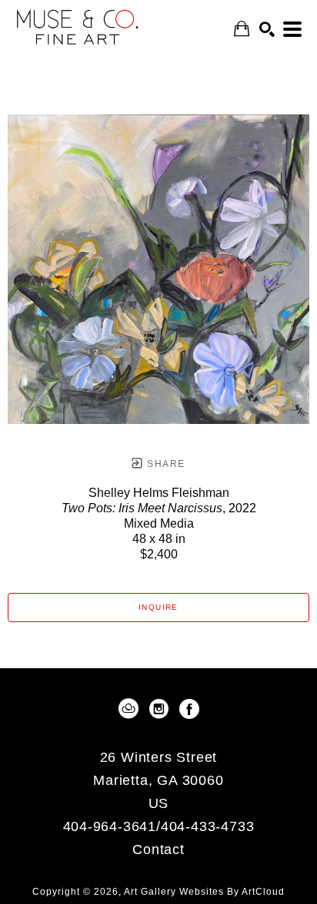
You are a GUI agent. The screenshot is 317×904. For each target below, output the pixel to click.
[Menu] (292, 29)
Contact (158, 849)
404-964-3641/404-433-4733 (159, 827)
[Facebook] (189, 709)
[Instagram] (161, 709)
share (164, 464)
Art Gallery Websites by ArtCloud (204, 891)
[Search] (267, 29)
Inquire (158, 607)
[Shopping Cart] (241, 29)
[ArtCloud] (131, 709)
